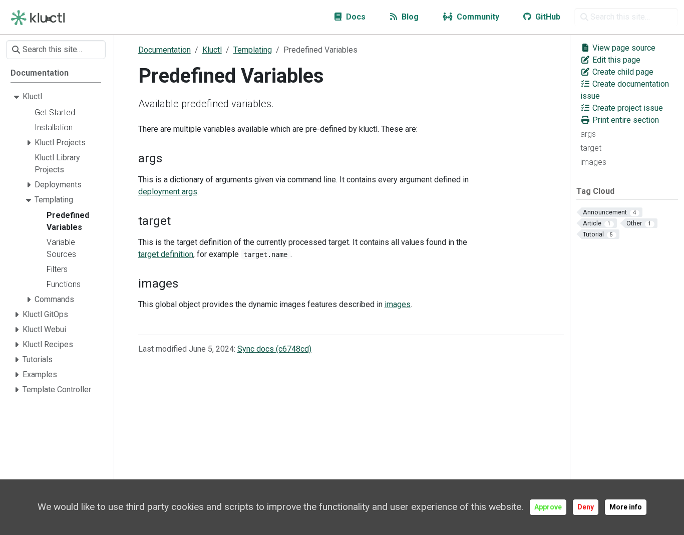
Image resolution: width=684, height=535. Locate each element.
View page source (622, 48)
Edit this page (615, 60)
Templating (252, 50)
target (590, 148)
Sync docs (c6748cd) (274, 349)
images (593, 162)
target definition (165, 254)
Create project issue (626, 108)
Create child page (621, 72)
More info (625, 507)
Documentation (164, 50)
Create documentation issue (624, 90)
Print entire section (624, 120)
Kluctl (212, 50)
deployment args (167, 191)
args (588, 134)
